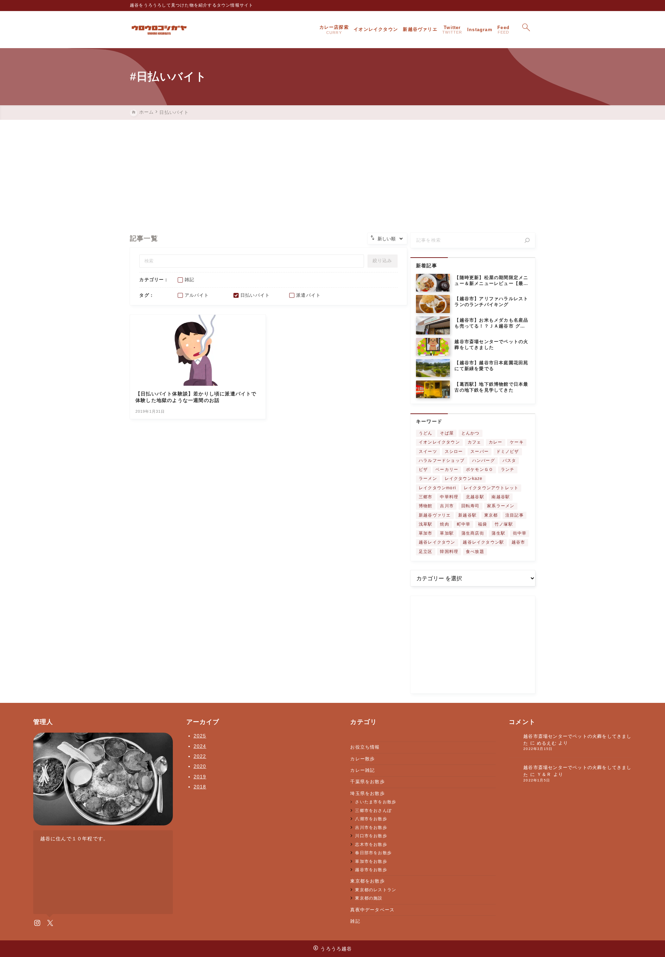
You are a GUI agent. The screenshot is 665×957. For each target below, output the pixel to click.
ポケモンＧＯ (479, 469)
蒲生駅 (498, 533)
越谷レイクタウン (437, 542)
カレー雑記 (362, 770)
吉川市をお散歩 (371, 827)
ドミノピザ (507, 451)
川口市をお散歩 (371, 835)
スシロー (454, 451)
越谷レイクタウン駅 (483, 542)
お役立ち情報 (365, 747)
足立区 (426, 551)
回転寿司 (470, 506)
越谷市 (518, 542)
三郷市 (426, 497)
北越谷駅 (475, 497)
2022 (200, 756)
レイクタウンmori (437, 488)
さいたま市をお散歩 (375, 801)
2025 (200, 736)
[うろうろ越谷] (159, 30)
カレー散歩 (362, 758)
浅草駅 (426, 524)
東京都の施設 (368, 898)
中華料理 (449, 497)
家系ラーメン (500, 506)
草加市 (426, 533)
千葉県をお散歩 (367, 781)
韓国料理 (449, 551)
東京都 (491, 515)
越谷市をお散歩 (371, 869)
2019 (200, 776)
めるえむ (547, 743)
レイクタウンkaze (464, 478)
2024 (200, 746)
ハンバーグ (483, 460)
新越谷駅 (467, 515)
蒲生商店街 (472, 533)
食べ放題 (475, 551)
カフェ (474, 442)
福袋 (482, 524)
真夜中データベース (372, 909)
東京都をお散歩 (367, 881)
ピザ (423, 469)
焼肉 (444, 524)
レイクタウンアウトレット (491, 488)
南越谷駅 (500, 497)
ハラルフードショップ (441, 460)
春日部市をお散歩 (373, 852)
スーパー (479, 451)
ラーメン (428, 478)
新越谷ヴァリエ (435, 515)
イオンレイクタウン (439, 442)
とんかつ (470, 433)
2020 (200, 766)
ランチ (508, 469)
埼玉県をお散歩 (367, 793)
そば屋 (447, 433)
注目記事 (514, 515)
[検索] (527, 240)
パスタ (509, 460)
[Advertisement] (332, 171)
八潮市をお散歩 (371, 818)
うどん (426, 433)
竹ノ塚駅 (504, 524)
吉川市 (447, 506)
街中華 (520, 533)
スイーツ (428, 451)
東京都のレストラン (375, 889)
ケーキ (517, 442)
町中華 (464, 524)
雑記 (355, 921)
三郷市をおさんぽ (373, 810)
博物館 (426, 506)
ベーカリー (446, 469)
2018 (200, 786)
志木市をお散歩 (371, 844)
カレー (496, 442)
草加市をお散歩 (371, 861)
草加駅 (447, 533)
